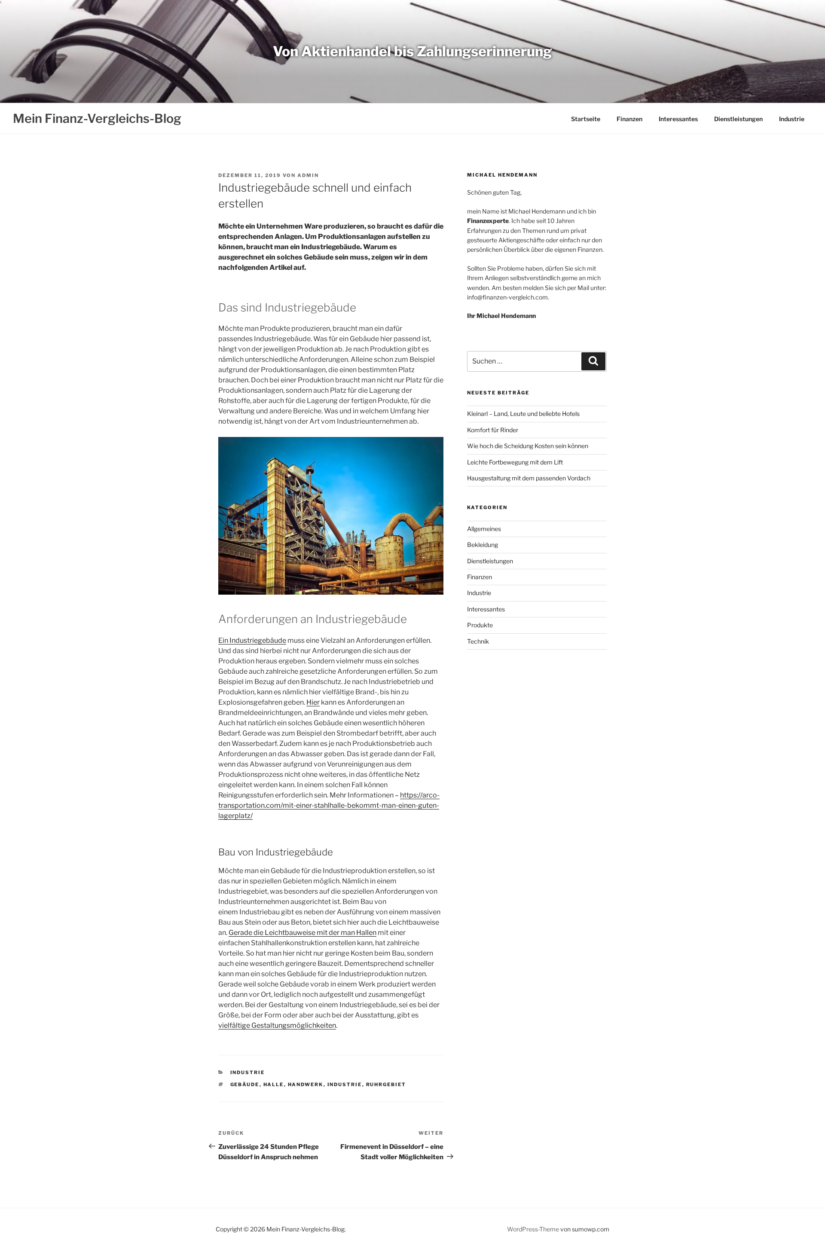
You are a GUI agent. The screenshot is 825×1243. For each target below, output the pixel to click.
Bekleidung (482, 544)
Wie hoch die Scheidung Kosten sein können (527, 445)
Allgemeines (484, 528)
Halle (273, 1084)
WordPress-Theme (533, 1229)
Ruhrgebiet (386, 1084)
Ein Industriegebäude (252, 640)
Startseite (585, 118)
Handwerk (306, 1084)
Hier (313, 702)
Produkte (480, 625)
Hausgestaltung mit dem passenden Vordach (528, 478)
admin (308, 175)
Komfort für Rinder (492, 430)
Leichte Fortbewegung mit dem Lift (515, 462)
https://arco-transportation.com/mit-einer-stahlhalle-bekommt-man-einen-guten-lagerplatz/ (329, 805)
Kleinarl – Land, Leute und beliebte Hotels (523, 413)
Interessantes (678, 118)
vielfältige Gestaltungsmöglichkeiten (277, 1025)
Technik (478, 641)
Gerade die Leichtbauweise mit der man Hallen (302, 932)
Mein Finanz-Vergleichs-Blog (97, 118)
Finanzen (629, 118)
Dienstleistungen (738, 118)
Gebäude (245, 1084)
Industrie (791, 118)
